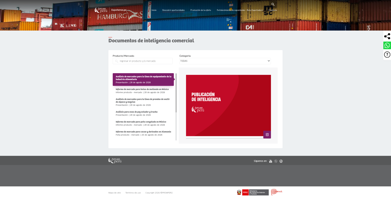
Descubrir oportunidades (173, 10)
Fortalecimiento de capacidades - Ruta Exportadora (240, 10)
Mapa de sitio (114, 193)
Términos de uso (133, 193)
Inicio (154, 10)
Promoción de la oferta (200, 10)
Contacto (273, 10)
